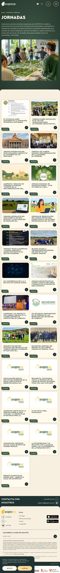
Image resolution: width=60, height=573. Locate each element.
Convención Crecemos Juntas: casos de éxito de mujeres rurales (14, 445)
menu (56, 4)
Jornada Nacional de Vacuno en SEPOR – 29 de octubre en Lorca (42, 185)
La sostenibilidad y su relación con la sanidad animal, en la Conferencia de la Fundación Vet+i (43, 446)
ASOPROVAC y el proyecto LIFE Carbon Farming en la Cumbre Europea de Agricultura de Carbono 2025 (14, 317)
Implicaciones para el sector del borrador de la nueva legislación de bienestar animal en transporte (15, 381)
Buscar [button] (42, 4)
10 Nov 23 (5, 453)
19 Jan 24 (5, 420)
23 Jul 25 (33, 258)
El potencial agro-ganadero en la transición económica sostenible (15, 120)
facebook (8, 517)
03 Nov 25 (33, 161)
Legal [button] (21, 512)
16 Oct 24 (33, 356)
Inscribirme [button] (55, 536)
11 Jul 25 (5, 291)
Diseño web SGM (55, 563)
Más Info (9, 568)
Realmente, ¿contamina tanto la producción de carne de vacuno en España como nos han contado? (43, 381)
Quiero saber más (26, 127)
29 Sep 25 (5, 258)
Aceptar (25, 568)
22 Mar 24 (5, 388)
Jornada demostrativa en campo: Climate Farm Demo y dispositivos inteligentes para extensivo (43, 283)
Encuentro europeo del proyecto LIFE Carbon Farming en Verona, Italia (43, 347)
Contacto (37, 4)
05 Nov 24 (5, 356)
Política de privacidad (25, 518)
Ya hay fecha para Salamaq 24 (39, 411)
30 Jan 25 (33, 323)
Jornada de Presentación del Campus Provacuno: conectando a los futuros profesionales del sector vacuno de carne (43, 219)
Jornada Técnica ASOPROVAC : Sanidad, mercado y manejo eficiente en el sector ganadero (15, 251)
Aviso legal (22, 516)
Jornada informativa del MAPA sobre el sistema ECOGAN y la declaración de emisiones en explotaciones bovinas (14, 219)
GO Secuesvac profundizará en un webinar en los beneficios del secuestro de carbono (44, 316)
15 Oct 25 (33, 226)
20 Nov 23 (33, 420)
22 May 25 (33, 291)
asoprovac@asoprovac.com (46, 503)
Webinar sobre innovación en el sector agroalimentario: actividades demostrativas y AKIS (44, 122)
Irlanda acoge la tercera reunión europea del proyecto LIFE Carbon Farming (43, 251)
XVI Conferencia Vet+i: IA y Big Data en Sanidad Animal (15, 282)
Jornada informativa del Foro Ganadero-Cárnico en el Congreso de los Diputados (15, 154)
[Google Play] (53, 521)
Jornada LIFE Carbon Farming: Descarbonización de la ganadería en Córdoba (44, 154)
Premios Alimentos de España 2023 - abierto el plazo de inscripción (13, 477)
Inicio (3, 12)
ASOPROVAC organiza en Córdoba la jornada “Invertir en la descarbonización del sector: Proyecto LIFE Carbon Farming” (13, 188)
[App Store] (53, 516)
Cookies (21, 521)
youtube (8, 525)
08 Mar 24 (33, 388)
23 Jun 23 (33, 453)
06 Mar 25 (5, 323)
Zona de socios (48, 4)
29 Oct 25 (33, 193)
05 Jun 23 (5, 485)
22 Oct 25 (5, 226)
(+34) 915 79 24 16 (49, 499)
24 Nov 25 (5, 161)
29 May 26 (5, 129)
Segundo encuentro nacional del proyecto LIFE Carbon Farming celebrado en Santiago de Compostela (15, 349)
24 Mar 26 (34, 129)
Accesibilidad (22, 524)
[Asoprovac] (9, 4)
